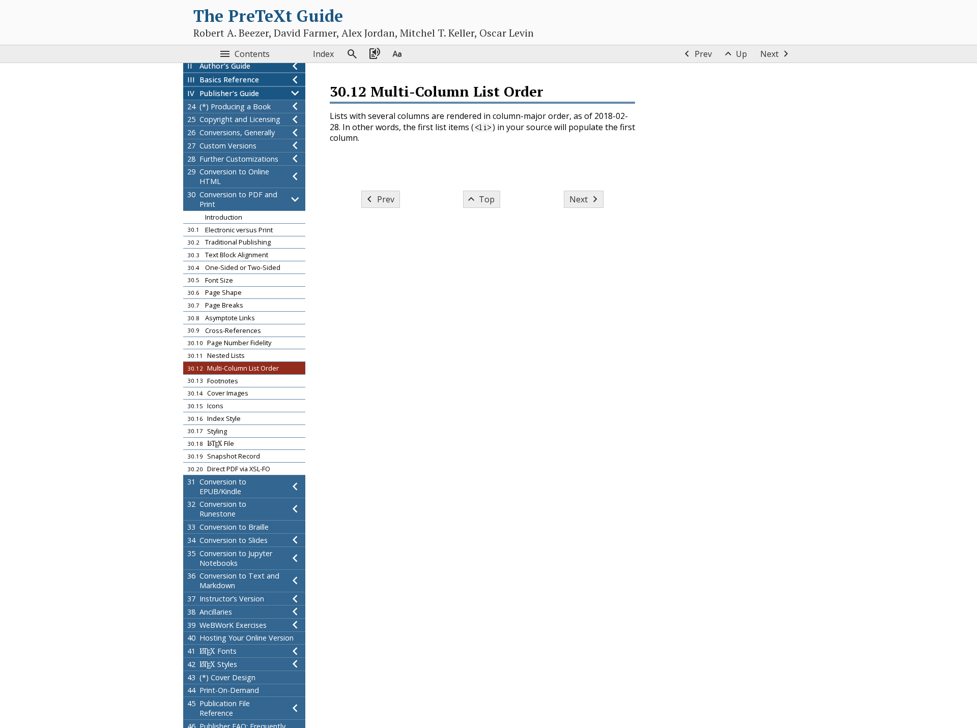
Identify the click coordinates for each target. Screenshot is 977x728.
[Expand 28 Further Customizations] (295, 159)
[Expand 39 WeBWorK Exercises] (295, 625)
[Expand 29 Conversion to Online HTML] (295, 177)
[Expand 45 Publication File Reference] (295, 708)
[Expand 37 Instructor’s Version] (295, 598)
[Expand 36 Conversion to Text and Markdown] (295, 581)
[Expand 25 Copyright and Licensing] (295, 119)
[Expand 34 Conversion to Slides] (295, 540)
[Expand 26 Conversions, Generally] (295, 132)
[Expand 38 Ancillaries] (295, 611)
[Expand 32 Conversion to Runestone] (295, 509)
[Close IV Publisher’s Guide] (295, 93)
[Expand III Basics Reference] (295, 79)
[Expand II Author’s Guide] (295, 66)
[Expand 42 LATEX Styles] (295, 664)
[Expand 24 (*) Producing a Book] (295, 106)
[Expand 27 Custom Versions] (295, 145)
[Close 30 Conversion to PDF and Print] (295, 199)
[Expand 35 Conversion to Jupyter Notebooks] (295, 558)
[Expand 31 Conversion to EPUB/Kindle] (295, 486)
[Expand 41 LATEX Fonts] (295, 651)
